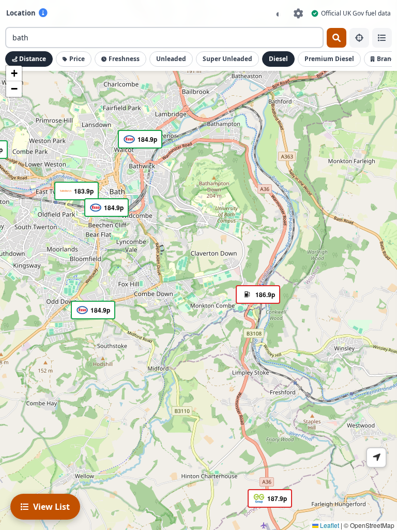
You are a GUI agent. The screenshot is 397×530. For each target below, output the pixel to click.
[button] (105, 208)
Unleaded (171, 58)
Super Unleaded (227, 58)
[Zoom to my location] (376, 457)
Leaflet (328, 525)
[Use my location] (359, 38)
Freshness (124, 58)
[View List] (382, 38)
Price (77, 58)
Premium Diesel (329, 58)
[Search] (336, 38)
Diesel (278, 58)
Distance (32, 58)
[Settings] (298, 13)
